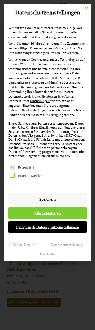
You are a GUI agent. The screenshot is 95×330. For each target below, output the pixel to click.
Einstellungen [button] (40, 101)
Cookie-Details (23, 244)
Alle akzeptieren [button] (47, 213)
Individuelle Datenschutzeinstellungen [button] (47, 227)
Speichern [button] (47, 199)
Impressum (47, 253)
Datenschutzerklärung (24, 96)
